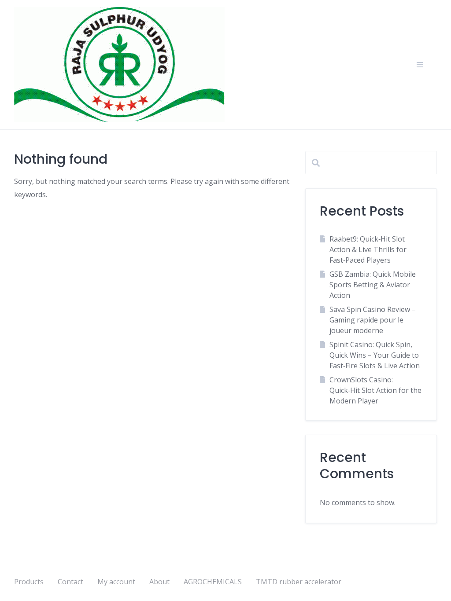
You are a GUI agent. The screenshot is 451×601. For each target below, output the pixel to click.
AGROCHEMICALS (213, 581)
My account (116, 581)
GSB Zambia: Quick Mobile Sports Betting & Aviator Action (372, 284)
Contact (70, 581)
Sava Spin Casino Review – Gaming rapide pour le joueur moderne (372, 319)
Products (29, 581)
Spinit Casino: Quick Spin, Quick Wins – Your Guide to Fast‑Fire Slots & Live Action (374, 355)
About (159, 581)
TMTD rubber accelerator (298, 581)
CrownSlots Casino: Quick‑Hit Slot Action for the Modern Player (375, 390)
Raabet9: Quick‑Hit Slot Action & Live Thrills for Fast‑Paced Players (368, 249)
